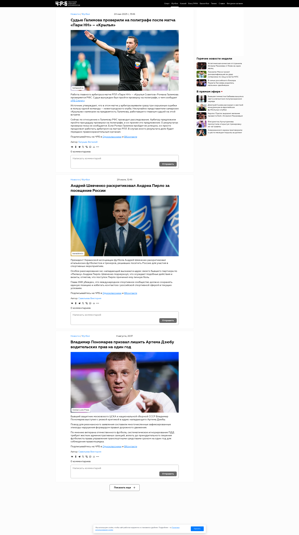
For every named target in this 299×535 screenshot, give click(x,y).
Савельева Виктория (89, 298)
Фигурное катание (235, 3)
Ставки (222, 3)
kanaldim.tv (77, 253)
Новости (75, 14)
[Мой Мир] (93, 146)
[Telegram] (79, 146)
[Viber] (86, 146)
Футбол (174, 3)
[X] (83, 146)
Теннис (214, 3)
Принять (197, 529)
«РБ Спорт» (77, 100)
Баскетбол (204, 3)
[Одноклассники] (75, 146)
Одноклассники (112, 136)
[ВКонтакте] (72, 146)
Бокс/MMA (193, 3)
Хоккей (183, 3)
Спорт (167, 3)
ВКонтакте (130, 136)
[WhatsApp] (90, 146)
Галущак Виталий (88, 142)
